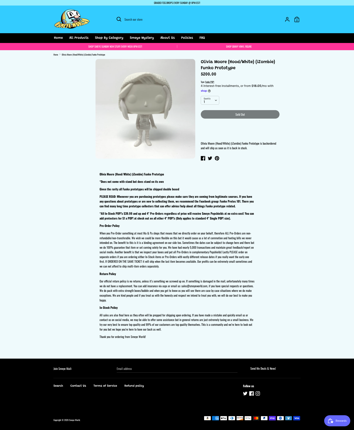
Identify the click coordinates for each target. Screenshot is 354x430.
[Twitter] (245, 394)
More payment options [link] (240, 134)
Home (58, 38)
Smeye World (74, 420)
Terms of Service (105, 385)
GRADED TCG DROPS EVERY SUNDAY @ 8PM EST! (177, 3)
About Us (167, 38)
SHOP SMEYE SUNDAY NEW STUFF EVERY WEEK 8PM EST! (115, 46)
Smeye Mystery (142, 38)
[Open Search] (119, 19)
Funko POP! (209, 81)
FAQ (202, 38)
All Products (78, 38)
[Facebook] (251, 394)
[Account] (287, 18)
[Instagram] (258, 394)
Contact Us (78, 385)
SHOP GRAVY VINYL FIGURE (239, 46)
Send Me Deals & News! (263, 368)
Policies (187, 38)
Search (58, 385)
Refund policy (134, 385)
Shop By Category (109, 38)
